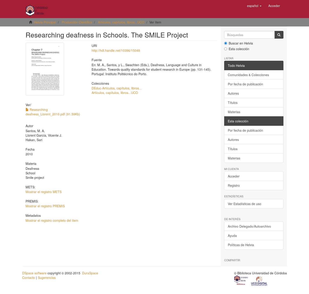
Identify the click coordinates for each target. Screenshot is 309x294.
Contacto (28, 277)
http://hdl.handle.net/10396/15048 (116, 50)
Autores (233, 93)
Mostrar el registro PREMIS (45, 206)
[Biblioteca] (241, 280)
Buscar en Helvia (241, 43)
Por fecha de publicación (245, 84)
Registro (234, 185)
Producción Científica (77, 22)
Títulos (233, 102)
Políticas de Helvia (241, 245)
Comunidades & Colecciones (248, 74)
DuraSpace (90, 273)
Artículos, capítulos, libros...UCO (121, 22)
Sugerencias (47, 277)
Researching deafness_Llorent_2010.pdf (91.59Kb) (53, 111)
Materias (234, 112)
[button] (254, 5)
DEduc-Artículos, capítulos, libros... (117, 88)
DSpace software (34, 273)
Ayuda (232, 235)
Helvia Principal (45, 22)
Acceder (234, 176)
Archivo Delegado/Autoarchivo (249, 226)
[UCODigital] (259, 280)
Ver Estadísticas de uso (244, 203)
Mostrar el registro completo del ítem (52, 220)
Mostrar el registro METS (44, 191)
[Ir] (278, 35)
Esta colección (239, 49)
